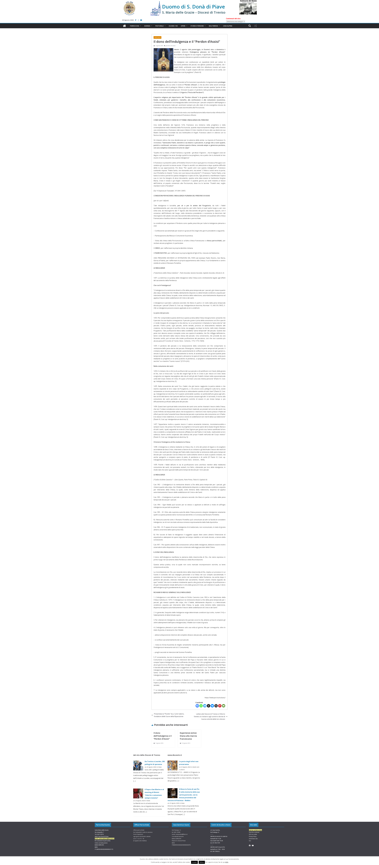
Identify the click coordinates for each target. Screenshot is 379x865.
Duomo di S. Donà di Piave (193, 6)
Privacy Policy (252, 836)
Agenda (147, 26)
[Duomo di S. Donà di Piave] (124, 25)
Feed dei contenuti (254, 832)
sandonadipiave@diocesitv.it (106, 838)
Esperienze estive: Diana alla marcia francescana (188, 736)
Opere (183, 26)
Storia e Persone (197, 26)
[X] (216, 705)
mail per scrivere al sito (255, 830)
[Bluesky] (212, 705)
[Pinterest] (219, 705)
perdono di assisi (170, 46)
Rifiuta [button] (202, 862)
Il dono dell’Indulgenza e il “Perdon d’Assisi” (163, 736)
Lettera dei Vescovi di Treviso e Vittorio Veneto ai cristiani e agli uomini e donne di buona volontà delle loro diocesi (209, 716)
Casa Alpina (227, 26)
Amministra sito (253, 838)
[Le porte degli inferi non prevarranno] (172, 762)
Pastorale (159, 26)
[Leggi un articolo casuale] (255, 25)
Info (226, 862)
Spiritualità (157, 37)
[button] (140, 25)
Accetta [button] (194, 862)
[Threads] (208, 705)
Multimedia (213, 26)
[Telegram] (204, 705)
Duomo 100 (173, 26)
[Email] (223, 705)
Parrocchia (134, 26)
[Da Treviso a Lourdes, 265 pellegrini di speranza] (138, 762)
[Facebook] (197, 705)
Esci (250, 841)
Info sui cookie (253, 834)
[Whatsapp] (201, 705)
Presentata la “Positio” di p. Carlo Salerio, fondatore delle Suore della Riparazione (169, 715)
